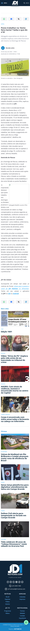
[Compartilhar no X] (19, 19)
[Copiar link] (26, 19)
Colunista (22, 597)
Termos (22, 611)
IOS (9, 294)
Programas (7, 611)
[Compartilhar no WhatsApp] (4, 19)
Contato (22, 616)
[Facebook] (8, 582)
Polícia (8, 602)
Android (16, 294)
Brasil (7, 597)
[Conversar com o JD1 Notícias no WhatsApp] (26, 622)
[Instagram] (11, 582)
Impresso (22, 599)
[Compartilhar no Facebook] (11, 19)
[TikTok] (19, 582)
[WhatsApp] (22, 582)
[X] (13, 582)
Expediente (22, 618)
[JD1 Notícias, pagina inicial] (15, 3)
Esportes (7, 599)
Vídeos (8, 613)
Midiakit (22, 613)
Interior (7, 604)
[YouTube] (16, 582)
